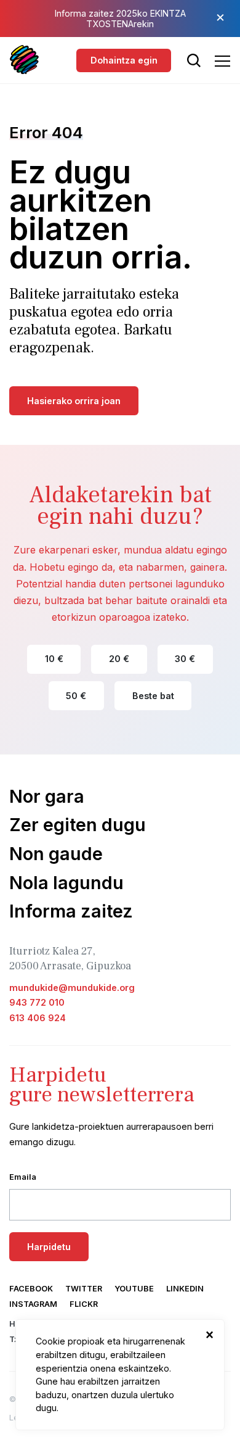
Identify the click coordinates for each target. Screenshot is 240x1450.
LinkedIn (185, 1288)
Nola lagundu (66, 882)
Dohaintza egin (124, 60)
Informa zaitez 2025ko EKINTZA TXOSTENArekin (120, 18)
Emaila (22, 1177)
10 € (54, 658)
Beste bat (153, 695)
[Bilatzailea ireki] (194, 60)
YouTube (134, 1288)
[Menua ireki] (222, 61)
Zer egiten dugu (77, 824)
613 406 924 (37, 1018)
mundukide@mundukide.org (72, 987)
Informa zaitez (71, 911)
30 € (185, 658)
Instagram (33, 1304)
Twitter (83, 1288)
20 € (119, 658)
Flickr (84, 1304)
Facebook (31, 1288)
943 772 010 (37, 1002)
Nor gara (46, 796)
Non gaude (56, 853)
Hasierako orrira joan (74, 401)
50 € (76, 695)
